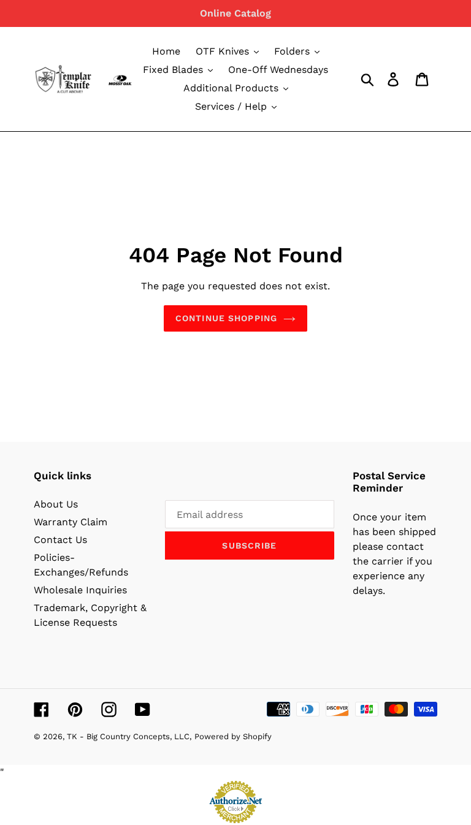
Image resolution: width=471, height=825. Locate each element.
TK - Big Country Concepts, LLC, (129, 736)
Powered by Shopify (233, 736)
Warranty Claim (70, 522)
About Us (56, 504)
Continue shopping (226, 318)
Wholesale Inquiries (80, 590)
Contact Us (60, 540)
